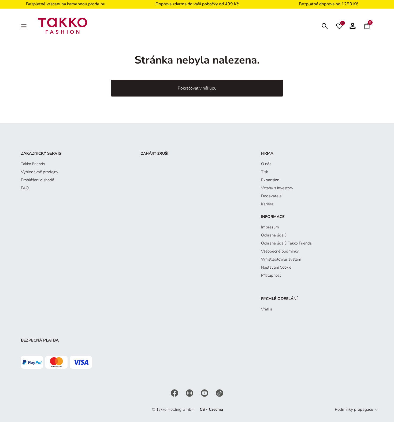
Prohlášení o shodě (37, 180)
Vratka (266, 309)
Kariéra (267, 204)
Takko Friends (33, 163)
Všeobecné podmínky (280, 251)
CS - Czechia (211, 409)
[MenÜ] (24, 25)
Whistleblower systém (281, 259)
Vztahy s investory (277, 188)
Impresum (270, 227)
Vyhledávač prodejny (39, 172)
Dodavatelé (271, 196)
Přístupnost (271, 275)
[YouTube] (205, 392)
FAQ (25, 188)
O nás (266, 163)
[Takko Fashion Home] (62, 25)
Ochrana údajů (274, 235)
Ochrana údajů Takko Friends (286, 243)
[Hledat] (325, 25)
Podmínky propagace (354, 409)
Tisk (264, 172)
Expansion (270, 180)
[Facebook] (175, 392)
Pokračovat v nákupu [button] (197, 88)
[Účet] (353, 25)
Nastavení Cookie (276, 267)
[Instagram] (190, 392)
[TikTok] (219, 392)
